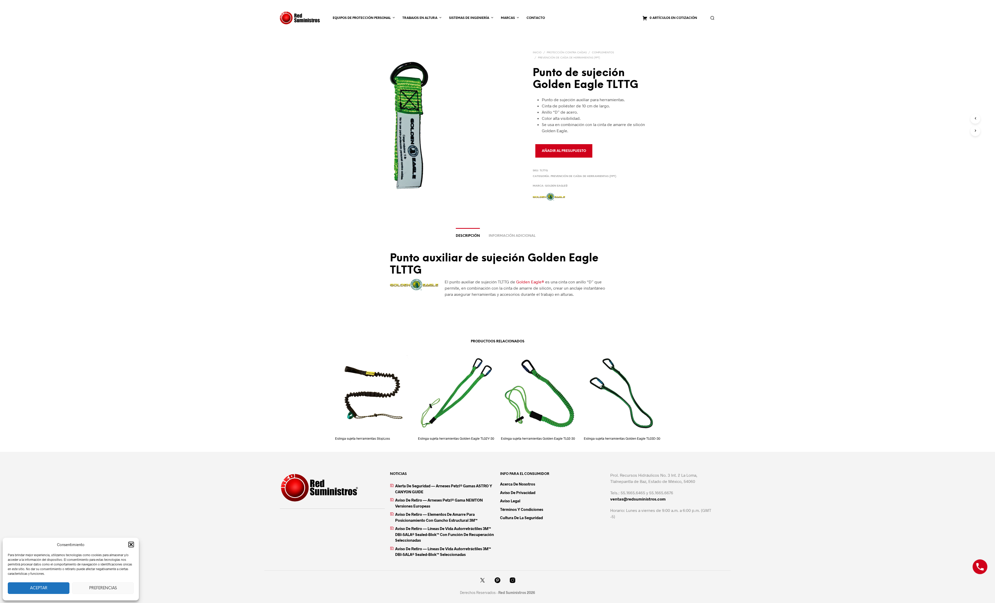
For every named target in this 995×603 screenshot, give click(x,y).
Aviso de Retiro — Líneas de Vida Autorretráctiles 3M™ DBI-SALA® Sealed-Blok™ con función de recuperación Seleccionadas (444, 534)
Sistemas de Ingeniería (469, 18)
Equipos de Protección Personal (362, 18)
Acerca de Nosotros (517, 484)
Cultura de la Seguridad (521, 517)
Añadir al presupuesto (564, 151)
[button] (131, 544)
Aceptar (38, 588)
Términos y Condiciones (521, 509)
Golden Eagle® (556, 186)
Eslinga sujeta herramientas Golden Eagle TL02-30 (538, 438)
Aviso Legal (510, 500)
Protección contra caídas (567, 52)
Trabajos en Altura (419, 18)
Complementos (603, 52)
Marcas (508, 18)
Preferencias (103, 588)
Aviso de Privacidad (517, 492)
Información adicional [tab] (512, 236)
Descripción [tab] (468, 236)
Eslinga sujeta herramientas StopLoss (362, 438)
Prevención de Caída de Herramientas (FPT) (569, 57)
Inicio (537, 52)
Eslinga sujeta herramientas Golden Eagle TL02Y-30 (456, 438)
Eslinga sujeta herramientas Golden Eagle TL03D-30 (622, 438)
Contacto (536, 18)
